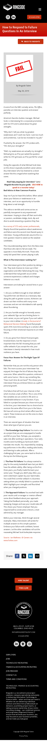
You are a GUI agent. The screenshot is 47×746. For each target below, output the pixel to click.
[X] (24, 556)
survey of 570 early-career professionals (23, 226)
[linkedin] (13, 17)
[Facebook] (17, 556)
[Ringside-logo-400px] (14, 4)
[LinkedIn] (30, 556)
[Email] (37, 556)
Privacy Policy (23, 736)
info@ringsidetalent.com (23, 632)
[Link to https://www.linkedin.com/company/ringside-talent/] (16, 644)
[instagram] (8, 17)
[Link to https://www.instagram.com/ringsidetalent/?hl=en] (29, 644)
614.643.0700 (23, 636)
